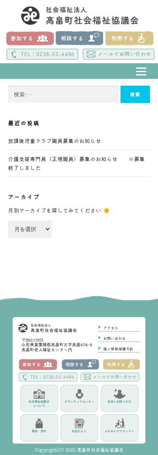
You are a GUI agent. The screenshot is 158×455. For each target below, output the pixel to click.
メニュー (142, 81)
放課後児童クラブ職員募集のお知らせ (60, 141)
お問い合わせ (114, 338)
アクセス (110, 327)
